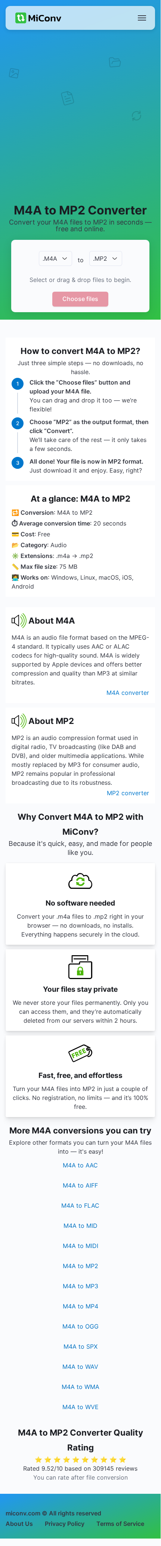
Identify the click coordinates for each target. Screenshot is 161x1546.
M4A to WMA (80, 1386)
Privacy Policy (64, 1524)
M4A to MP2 (80, 1266)
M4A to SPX (80, 1346)
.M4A (50, 258)
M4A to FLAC (80, 1205)
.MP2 (100, 258)
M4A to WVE (80, 1407)
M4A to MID (80, 1225)
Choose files (80, 298)
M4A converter (127, 692)
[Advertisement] (80, 116)
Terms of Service (120, 1524)
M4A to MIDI (80, 1245)
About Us (19, 1524)
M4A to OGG (80, 1326)
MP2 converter (128, 793)
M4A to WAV (80, 1366)
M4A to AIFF (80, 1185)
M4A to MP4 (80, 1306)
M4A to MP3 (80, 1286)
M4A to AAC (80, 1165)
